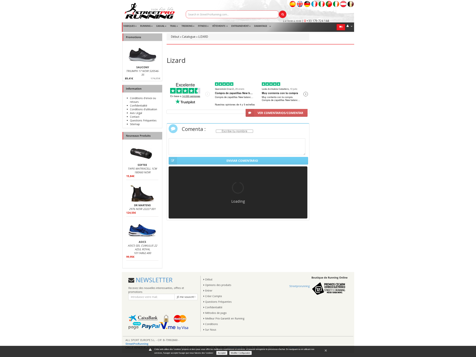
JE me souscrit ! (186, 297)
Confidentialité (138, 105)
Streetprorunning (299, 286)
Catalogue (188, 37)
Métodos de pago (215, 313)
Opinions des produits (217, 285)
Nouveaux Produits (138, 135)
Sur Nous (210, 329)
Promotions (133, 37)
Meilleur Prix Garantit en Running (224, 318)
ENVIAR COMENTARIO (242, 161)
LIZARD (203, 37)
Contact (134, 116)
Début (175, 37)
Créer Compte (213, 296)
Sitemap (135, 124)
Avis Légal (136, 113)
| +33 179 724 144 (315, 21)
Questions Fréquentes (143, 120)
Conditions (211, 324)
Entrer (208, 290)
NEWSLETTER (153, 280)
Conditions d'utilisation (143, 109)
